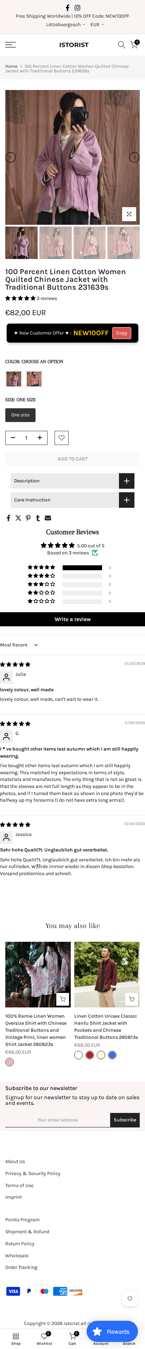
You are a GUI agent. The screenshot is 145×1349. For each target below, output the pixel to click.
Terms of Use (19, 1185)
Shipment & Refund (27, 1232)
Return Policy (19, 1244)
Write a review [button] (73, 619)
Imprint (13, 1197)
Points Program (22, 1220)
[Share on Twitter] (18, 518)
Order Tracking (21, 1267)
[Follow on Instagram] (77, 8)
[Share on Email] (48, 518)
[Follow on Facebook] (67, 8)
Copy (121, 333)
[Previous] (10, 157)
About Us (15, 1161)
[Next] (134, 157)
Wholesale (17, 1256)
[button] (21, 298)
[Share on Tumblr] (38, 518)
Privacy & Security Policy (33, 1173)
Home (11, 66)
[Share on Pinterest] (28, 518)
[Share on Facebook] (8, 518)
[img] (15, 665)
